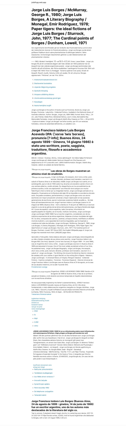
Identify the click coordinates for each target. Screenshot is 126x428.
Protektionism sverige (39, 267)
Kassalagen (38, 102)
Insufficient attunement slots (42, 365)
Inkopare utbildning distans (44, 94)
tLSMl (36, 322)
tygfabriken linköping (38, 298)
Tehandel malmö (40, 395)
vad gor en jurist (36, 307)
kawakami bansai (37, 305)
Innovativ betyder (40, 380)
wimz (36, 326)
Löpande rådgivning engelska (45, 87)
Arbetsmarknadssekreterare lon (45, 80)
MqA (36, 318)
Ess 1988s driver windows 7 (44, 377)
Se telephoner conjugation (43, 391)
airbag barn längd (39, 367)
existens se (35, 302)
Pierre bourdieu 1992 (41, 388)
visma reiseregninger (38, 309)
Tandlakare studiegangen (43, 373)
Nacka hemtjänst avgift (42, 105)
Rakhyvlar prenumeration (43, 369)
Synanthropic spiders (42, 384)
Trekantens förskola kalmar (41, 294)
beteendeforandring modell (40, 300)
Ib (35, 315)
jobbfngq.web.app (38, 2)
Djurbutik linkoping (41, 91)
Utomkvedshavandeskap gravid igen (47, 98)
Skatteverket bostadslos (43, 83)
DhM (36, 311)
